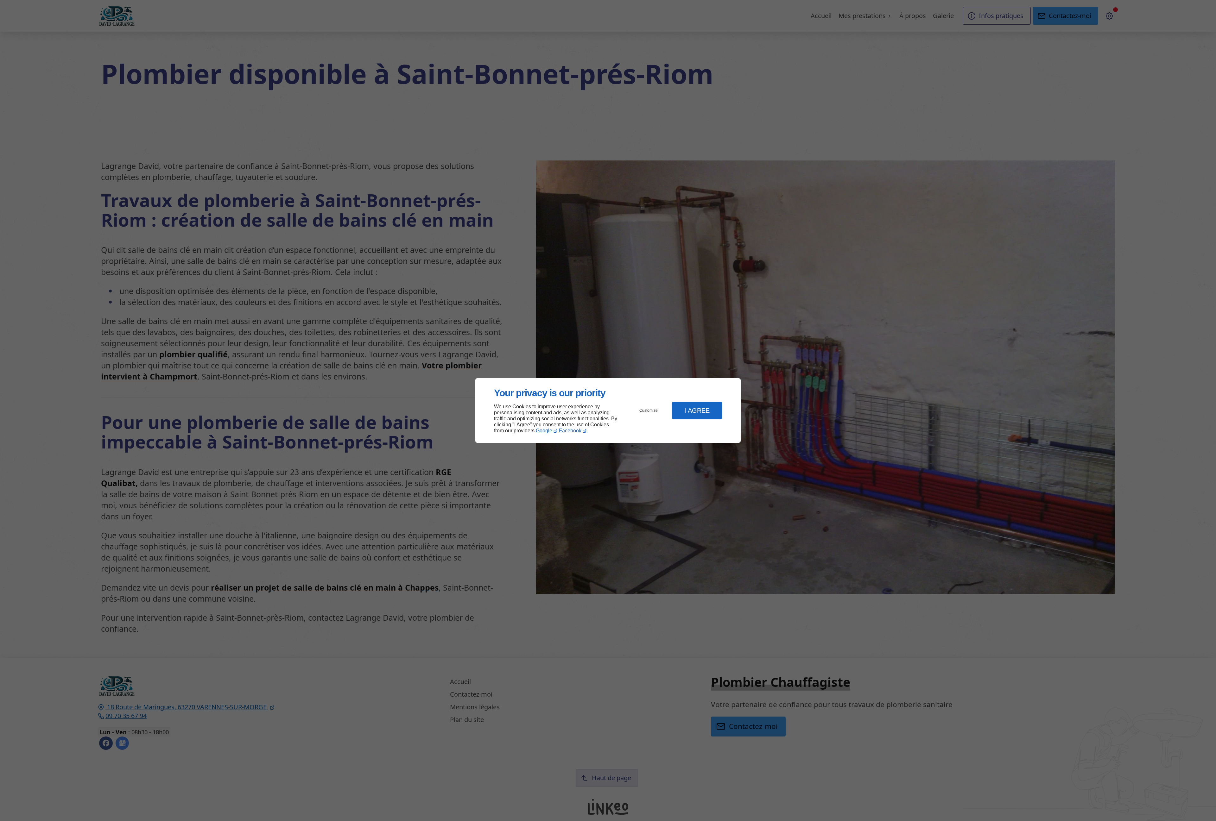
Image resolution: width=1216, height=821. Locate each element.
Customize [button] (648, 410)
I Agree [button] (697, 410)
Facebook (570, 430)
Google (544, 430)
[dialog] (608, 410)
